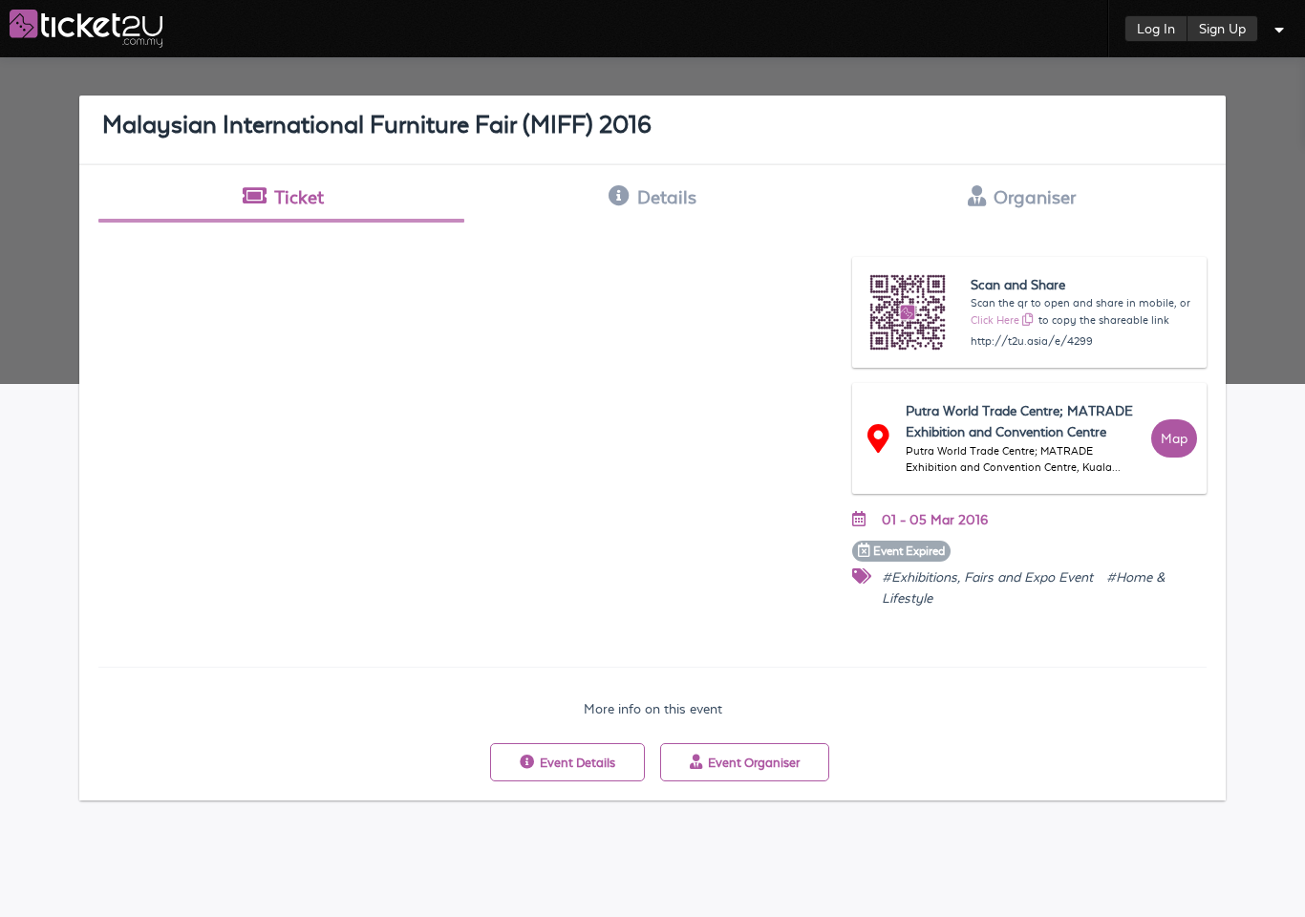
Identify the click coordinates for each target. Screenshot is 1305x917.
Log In (1156, 28)
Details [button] (666, 196)
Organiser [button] (1035, 196)
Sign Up (1222, 28)
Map (1174, 438)
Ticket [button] (299, 196)
